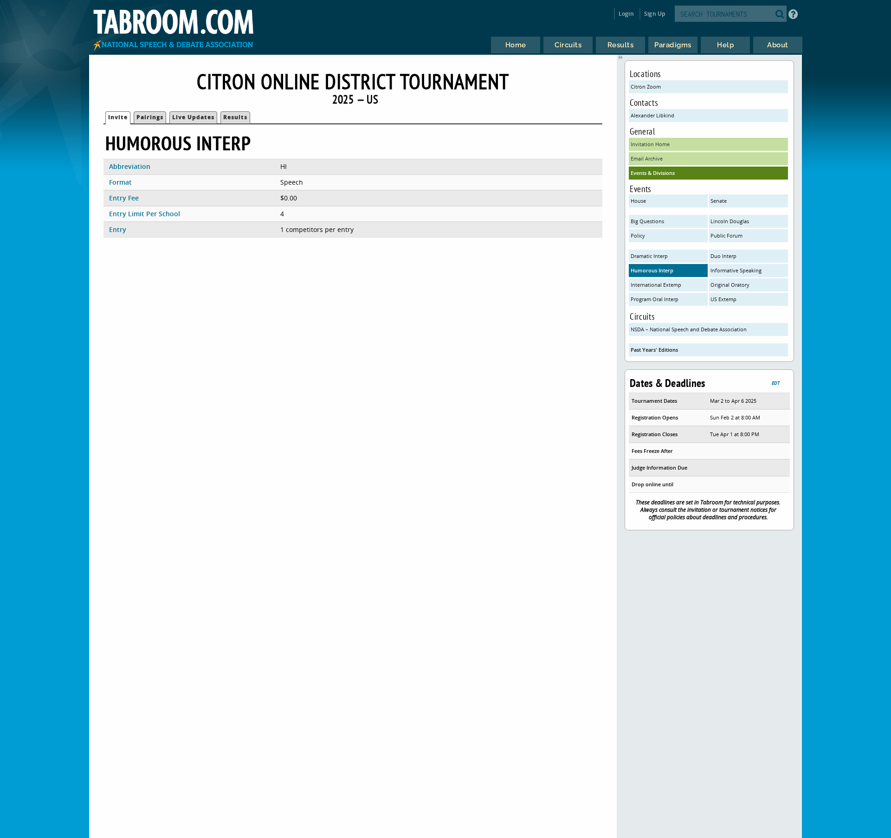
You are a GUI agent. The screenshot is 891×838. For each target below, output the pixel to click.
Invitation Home (650, 144)
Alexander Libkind (652, 115)
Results (235, 117)
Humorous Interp (652, 270)
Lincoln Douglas (729, 221)
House (638, 200)
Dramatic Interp (649, 255)
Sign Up (654, 14)
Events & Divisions (653, 172)
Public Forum (726, 235)
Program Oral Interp (654, 299)
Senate (718, 200)
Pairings (149, 117)
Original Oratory (729, 284)
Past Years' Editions (654, 349)
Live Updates (193, 117)
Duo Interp (723, 255)
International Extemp (656, 284)
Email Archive (647, 158)
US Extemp (723, 299)
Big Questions (647, 221)
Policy (638, 235)
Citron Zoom (646, 86)
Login (626, 14)
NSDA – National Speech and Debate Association (689, 329)
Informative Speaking (736, 270)
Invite (118, 117)
